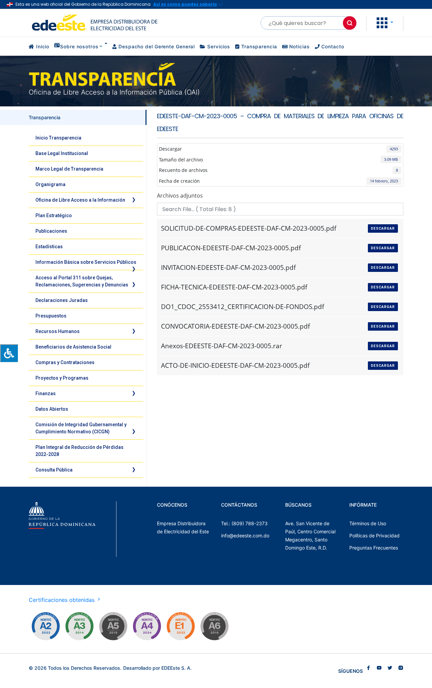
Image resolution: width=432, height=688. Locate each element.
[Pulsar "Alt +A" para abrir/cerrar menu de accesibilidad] (9, 353)
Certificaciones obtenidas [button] (62, 599)
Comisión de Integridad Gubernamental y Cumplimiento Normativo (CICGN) (81, 428)
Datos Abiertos (51, 409)
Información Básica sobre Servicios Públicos (85, 262)
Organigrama (50, 184)
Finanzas (45, 393)
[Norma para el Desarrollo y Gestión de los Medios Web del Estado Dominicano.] (45, 626)
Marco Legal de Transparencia (69, 169)
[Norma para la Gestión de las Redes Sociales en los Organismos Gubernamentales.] (180, 626)
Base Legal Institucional (61, 153)
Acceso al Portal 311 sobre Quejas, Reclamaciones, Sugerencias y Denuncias (81, 281)
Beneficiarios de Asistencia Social (73, 347)
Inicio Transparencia (58, 138)
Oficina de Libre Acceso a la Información (80, 200)
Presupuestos (50, 315)
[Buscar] (349, 23)
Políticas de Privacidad (374, 535)
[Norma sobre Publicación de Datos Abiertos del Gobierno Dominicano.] (79, 626)
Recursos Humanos (57, 331)
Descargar (383, 228)
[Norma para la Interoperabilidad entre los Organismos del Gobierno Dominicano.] (147, 626)
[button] (385, 22)
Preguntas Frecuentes (373, 548)
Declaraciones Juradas (61, 300)
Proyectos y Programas (61, 378)
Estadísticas (49, 246)
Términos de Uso (367, 523)
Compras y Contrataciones (64, 362)
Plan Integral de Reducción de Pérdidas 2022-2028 (79, 450)
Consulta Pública (54, 470)
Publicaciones (51, 231)
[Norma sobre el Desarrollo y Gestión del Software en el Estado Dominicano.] (214, 626)
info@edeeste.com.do (245, 535)
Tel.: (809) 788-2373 (244, 523)
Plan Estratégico (53, 215)
